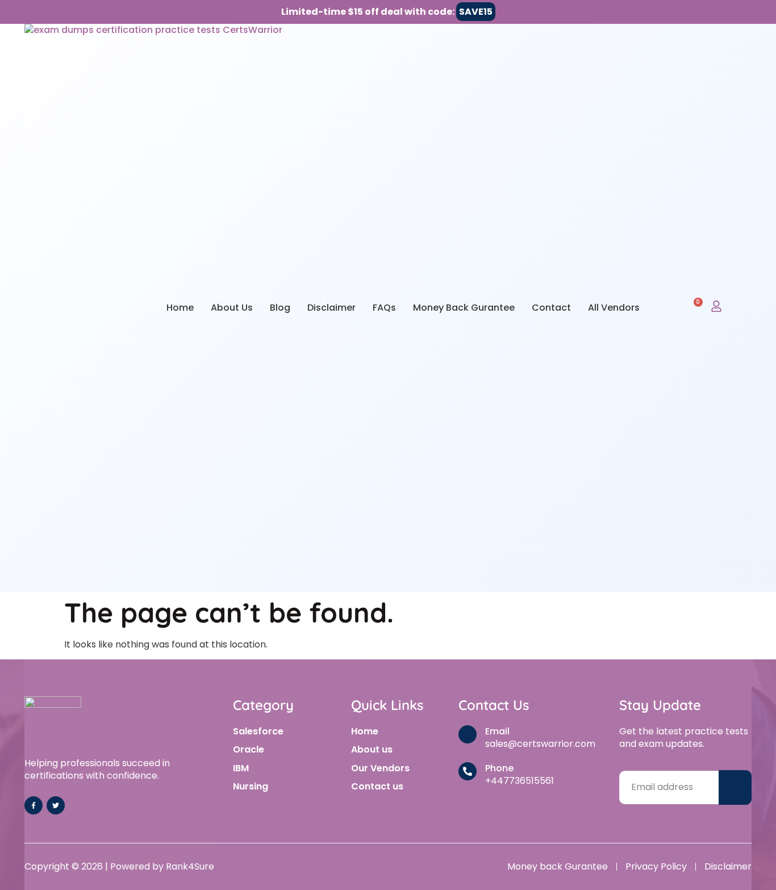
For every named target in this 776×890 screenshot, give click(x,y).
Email (497, 731)
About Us (232, 307)
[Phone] (467, 771)
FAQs (384, 307)
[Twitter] (56, 805)
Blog (280, 307)
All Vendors (614, 307)
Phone (499, 768)
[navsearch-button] (668, 307)
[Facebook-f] (33, 805)
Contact (551, 307)
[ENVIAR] (735, 787)
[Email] (467, 734)
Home (180, 307)
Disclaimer (331, 307)
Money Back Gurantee (464, 307)
